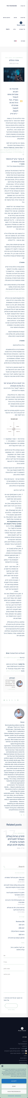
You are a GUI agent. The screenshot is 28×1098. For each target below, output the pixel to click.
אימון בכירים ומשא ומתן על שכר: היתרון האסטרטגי (15, 894)
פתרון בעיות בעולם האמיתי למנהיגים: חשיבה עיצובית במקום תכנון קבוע (15, 840)
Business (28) (20, 921)
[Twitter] (15, 700)
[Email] (4, 700)
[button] (2, 1066)
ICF (11, 682)
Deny (14, 1086)
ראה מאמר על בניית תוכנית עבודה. (14, 291)
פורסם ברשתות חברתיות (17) (16, 938)
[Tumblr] (9, 700)
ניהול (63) (21, 935)
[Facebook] (18, 700)
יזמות (10, 58)
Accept (14, 1081)
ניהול (6, 58)
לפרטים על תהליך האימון (13, 671)
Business (19, 58)
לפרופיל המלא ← (11, 689)
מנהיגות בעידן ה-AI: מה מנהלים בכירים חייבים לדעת (15, 909)
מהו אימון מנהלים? (14, 658)
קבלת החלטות (20, 950)
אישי (14, 58)
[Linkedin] (7, 700)
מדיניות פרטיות (18, 1095)
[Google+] (12, 700)
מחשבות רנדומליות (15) (17, 931)
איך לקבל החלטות (19, 947)
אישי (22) (21, 925)
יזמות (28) (21, 928)
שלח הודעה (11, 1005)
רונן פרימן (12, 678)
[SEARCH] (4, 867)
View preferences (14, 1091)
